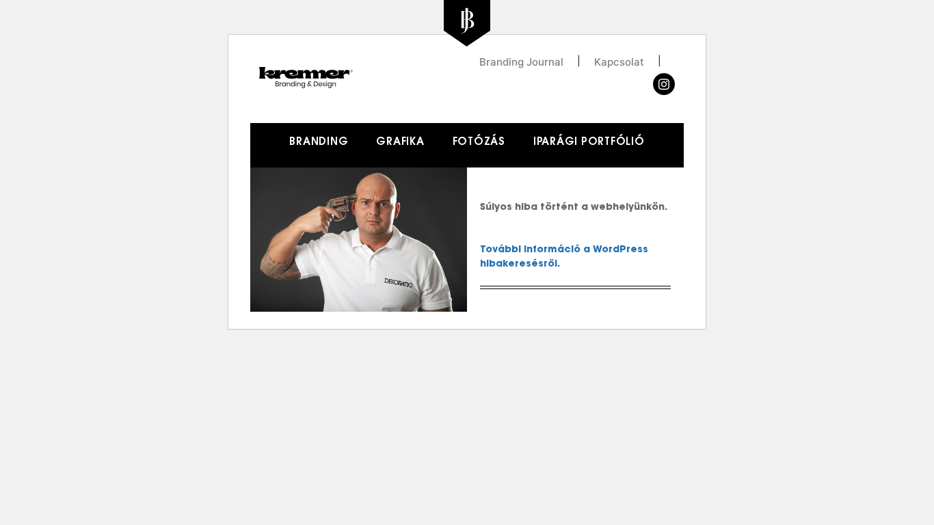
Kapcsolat (619, 61)
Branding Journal (521, 61)
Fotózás (479, 142)
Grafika (400, 142)
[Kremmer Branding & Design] (363, 78)
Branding (318, 142)
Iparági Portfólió (589, 142)
